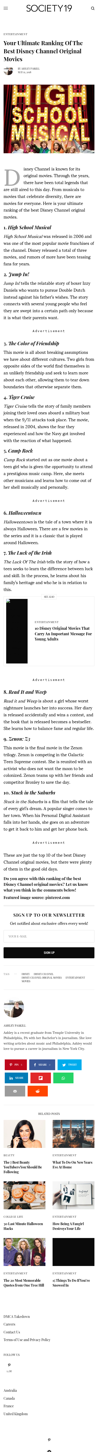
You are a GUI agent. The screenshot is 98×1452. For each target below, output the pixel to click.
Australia (10, 1390)
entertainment (75, 977)
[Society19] (49, 8)
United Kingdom (16, 1414)
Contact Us (12, 1332)
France (9, 1406)
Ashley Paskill (30, 68)
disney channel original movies (42, 977)
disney (26, 974)
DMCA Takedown (17, 1316)
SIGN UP (49, 953)
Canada (9, 1398)
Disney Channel (44, 974)
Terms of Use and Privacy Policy (27, 1339)
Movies (26, 981)
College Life (13, 1216)
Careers (9, 1324)
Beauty (9, 1155)
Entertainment (15, 34)
